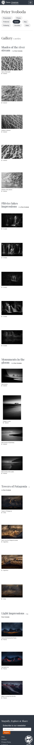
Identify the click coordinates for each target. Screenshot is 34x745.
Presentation (7, 18)
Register (6, 732)
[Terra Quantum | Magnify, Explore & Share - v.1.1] (10, 2)
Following (6, 25)
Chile (4, 512)
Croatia (5, 229)
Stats (27, 25)
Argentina (5, 542)
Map (25, 22)
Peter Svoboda (13, 11)
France (5, 639)
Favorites (17, 25)
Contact (4, 739)
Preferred (6, 22)
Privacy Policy (6, 742)
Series (16, 22)
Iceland (5, 73)
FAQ (2, 737)
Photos (18, 18)
